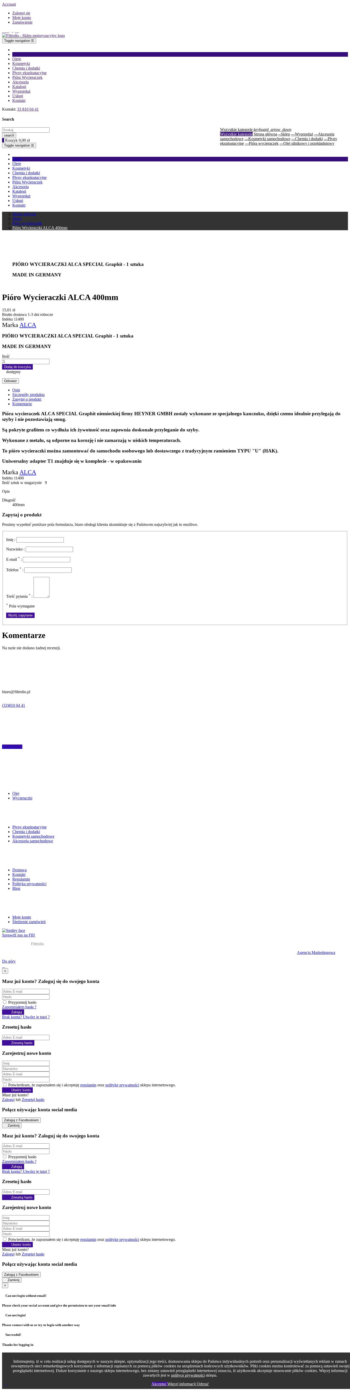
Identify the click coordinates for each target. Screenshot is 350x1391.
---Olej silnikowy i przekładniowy (307, 143)
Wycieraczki (22, 798)
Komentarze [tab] (22, 404)
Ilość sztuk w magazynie (22, 482)
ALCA (27, 325)
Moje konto (21, 917)
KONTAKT (12, 747)
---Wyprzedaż (302, 134)
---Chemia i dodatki (307, 139)
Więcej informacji (182, 1384)
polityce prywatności (188, 1375)
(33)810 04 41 (13, 705)
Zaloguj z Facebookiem (21, 1120)
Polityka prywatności (29, 884)
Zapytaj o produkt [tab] (26, 399)
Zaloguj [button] (8, 1099)
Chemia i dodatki (26, 831)
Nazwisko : (15, 549)
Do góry (9, 961)
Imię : (10, 539)
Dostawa (19, 870)
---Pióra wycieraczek (262, 143)
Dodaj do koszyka (17, 367)
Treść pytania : (19, 596)
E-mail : (14, 559)
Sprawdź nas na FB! (18, 935)
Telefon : (14, 570)
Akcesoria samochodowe (32, 841)
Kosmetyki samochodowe (33, 836)
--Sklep (284, 134)
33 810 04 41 (28, 109)
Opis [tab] (16, 390)
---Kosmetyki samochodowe (267, 139)
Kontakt (18, 874)
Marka (10, 325)
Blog (16, 888)
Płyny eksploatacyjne (29, 827)
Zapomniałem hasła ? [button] (19, 1007)
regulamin (88, 1085)
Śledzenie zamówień (29, 922)
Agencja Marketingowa (316, 952)
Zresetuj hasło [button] (33, 1099)
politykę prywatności (122, 1085)
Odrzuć (203, 1384)
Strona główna (265, 134)
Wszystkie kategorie (236, 134)
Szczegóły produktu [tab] (28, 394)
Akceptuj (159, 1384)
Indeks (8, 319)
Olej (15, 793)
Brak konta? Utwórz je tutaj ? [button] (26, 1017)
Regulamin (21, 879)
